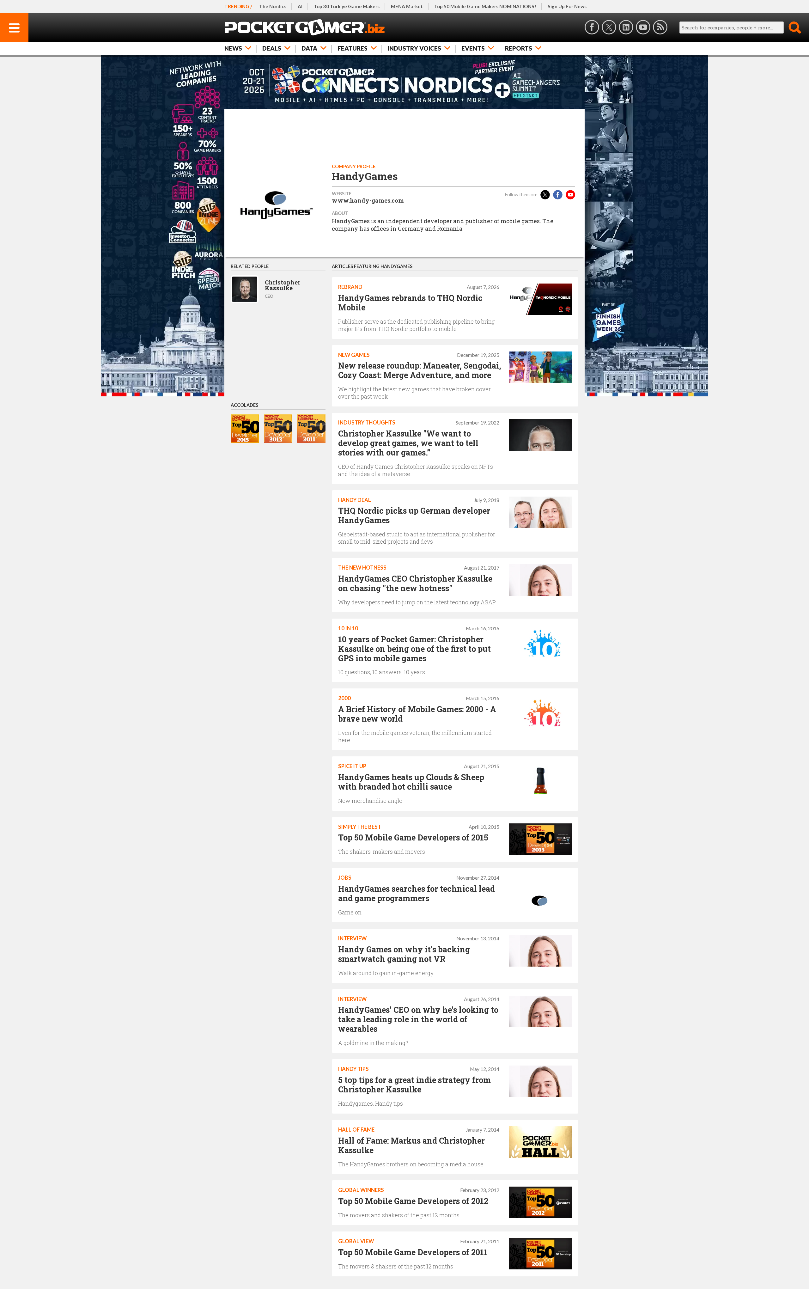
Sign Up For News (567, 6)
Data (309, 48)
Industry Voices (414, 48)
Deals (271, 48)
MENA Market (407, 6)
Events (473, 48)
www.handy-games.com (368, 200)
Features (353, 48)
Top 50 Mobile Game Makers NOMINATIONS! (485, 6)
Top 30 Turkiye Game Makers (347, 6)
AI (300, 6)
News (233, 48)
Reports (518, 48)
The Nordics (272, 6)
